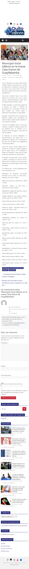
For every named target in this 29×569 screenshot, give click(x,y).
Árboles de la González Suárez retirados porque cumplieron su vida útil (14, 283)
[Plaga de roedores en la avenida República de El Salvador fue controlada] (6, 463)
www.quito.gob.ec (14, 564)
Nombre (3, 366)
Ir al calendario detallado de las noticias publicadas (14, 525)
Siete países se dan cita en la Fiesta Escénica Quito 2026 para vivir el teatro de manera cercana (19, 441)
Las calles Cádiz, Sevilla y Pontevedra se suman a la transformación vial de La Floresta (19, 453)
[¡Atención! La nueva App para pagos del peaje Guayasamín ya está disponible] (6, 486)
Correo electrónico (6, 375)
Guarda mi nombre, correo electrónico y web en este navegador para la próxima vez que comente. (14, 392)
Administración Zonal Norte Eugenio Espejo (13, 268)
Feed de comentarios (6, 548)
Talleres (4, 79)
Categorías (4, 418)
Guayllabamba (19, 77)
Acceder (3, 543)
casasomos (12, 77)
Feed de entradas (5, 546)
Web (2, 383)
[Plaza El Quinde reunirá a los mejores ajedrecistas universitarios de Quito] (6, 427)
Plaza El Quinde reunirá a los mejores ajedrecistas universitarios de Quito (18, 429)
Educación (5, 270)
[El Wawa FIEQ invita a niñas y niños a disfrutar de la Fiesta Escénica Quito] (6, 498)
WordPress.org (5, 551)
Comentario (4, 343)
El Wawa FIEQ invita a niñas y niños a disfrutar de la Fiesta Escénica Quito (19, 500)
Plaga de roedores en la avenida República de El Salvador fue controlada (18, 465)
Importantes (12, 270)
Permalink (14, 313)
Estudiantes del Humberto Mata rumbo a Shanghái (14, 275)
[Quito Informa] (14, 27)
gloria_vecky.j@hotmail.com (17, 323)
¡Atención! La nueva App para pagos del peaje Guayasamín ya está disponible (18, 489)
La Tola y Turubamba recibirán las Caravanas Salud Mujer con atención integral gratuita (18, 477)
